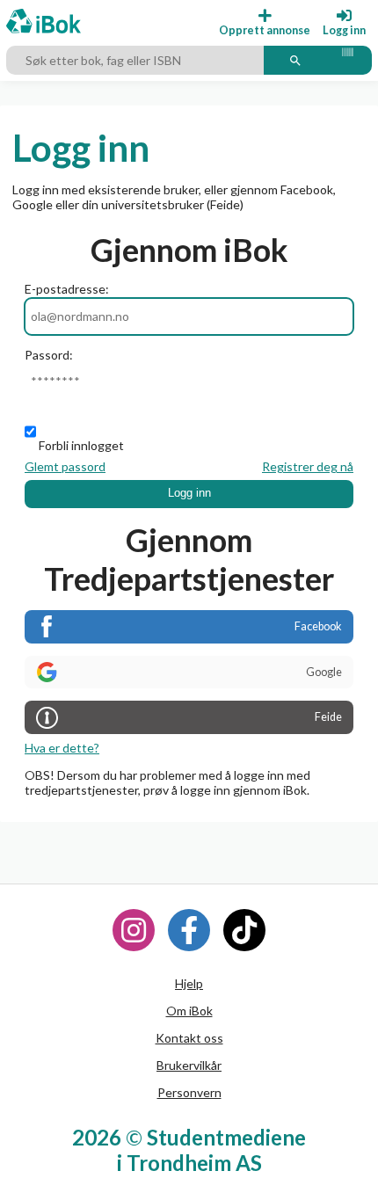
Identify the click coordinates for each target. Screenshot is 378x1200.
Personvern (189, 1092)
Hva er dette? (62, 747)
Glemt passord (65, 466)
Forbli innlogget (81, 445)
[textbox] (137, 61)
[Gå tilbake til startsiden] (43, 22)
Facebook (318, 626)
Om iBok (189, 1010)
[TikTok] (244, 930)
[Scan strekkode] (347, 61)
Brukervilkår (189, 1065)
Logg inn (189, 493)
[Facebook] (189, 930)
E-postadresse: (67, 288)
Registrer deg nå (307, 466)
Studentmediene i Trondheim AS (212, 1149)
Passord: (49, 354)
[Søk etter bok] (296, 61)
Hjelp (189, 983)
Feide (328, 717)
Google (324, 672)
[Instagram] (134, 930)
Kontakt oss (189, 1037)
